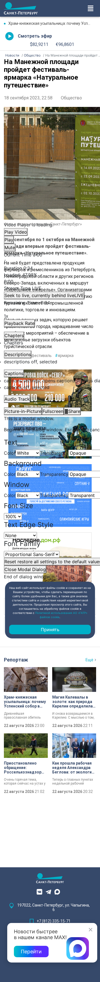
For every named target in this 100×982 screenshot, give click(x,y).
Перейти (31, 951)
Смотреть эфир (35, 36)
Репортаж (16, 660)
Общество (71, 98)
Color (10, 453)
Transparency (54, 453)
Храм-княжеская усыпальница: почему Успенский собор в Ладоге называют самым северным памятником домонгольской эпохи (52, 23)
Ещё (89, 660)
